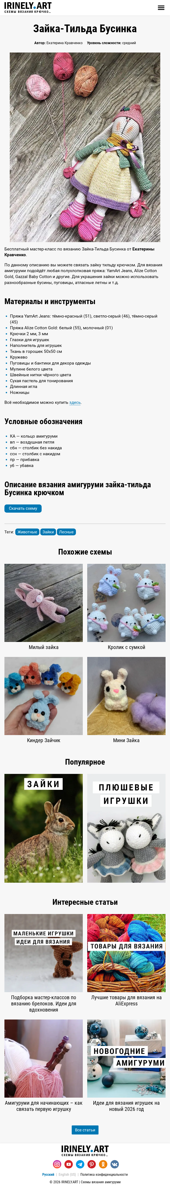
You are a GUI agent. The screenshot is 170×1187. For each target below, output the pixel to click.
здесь (75, 402)
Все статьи (85, 1130)
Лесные (66, 532)
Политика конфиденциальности (104, 1174)
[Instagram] (57, 1164)
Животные (27, 532)
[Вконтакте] (114, 1164)
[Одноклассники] (103, 1164)
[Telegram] (80, 1164)
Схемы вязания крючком (28, 11)
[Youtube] (68, 1164)
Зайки (48, 532)
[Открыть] (161, 7)
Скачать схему (23, 508)
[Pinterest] (91, 1164)
